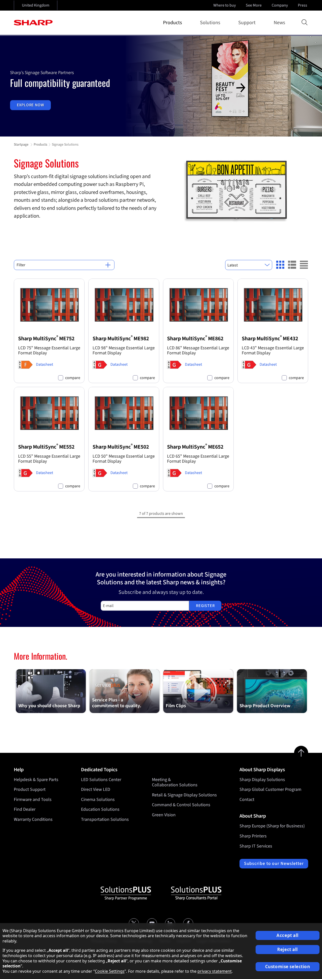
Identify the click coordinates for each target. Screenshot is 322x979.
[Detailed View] (292, 264)
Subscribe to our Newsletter (274, 863)
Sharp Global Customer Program (270, 789)
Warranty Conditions (33, 819)
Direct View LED (95, 789)
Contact (246, 799)
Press (302, 5)
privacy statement (214, 971)
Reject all (287, 949)
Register (205, 606)
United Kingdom (35, 5)
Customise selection (287, 966)
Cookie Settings (110, 971)
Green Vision (164, 815)
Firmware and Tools (33, 799)
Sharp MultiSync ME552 (46, 447)
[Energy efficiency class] (25, 365)
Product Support (30, 789)
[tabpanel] (161, 86)
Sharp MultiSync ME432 (270, 339)
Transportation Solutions (105, 819)
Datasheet (44, 364)
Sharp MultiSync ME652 (195, 447)
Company (280, 5)
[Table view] (304, 264)
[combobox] (248, 265)
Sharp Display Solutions (262, 780)
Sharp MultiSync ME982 (121, 339)
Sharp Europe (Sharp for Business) (272, 826)
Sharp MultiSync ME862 (195, 339)
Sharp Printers (253, 836)
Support (247, 22)
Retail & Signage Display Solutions (184, 795)
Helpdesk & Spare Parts (36, 780)
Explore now (30, 105)
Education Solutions (100, 809)
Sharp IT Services (255, 846)
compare (72, 378)
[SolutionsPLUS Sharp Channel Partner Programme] (126, 893)
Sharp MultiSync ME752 (46, 339)
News (279, 22)
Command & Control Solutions (181, 805)
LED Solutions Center (101, 780)
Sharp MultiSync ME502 (121, 447)
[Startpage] (33, 22)
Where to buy (224, 5)
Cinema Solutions (98, 799)
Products (172, 22)
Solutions (210, 22)
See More (254, 5)
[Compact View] (280, 264)
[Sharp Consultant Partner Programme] (196, 893)
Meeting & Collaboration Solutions (174, 782)
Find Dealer (24, 809)
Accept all (287, 935)
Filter (21, 265)
